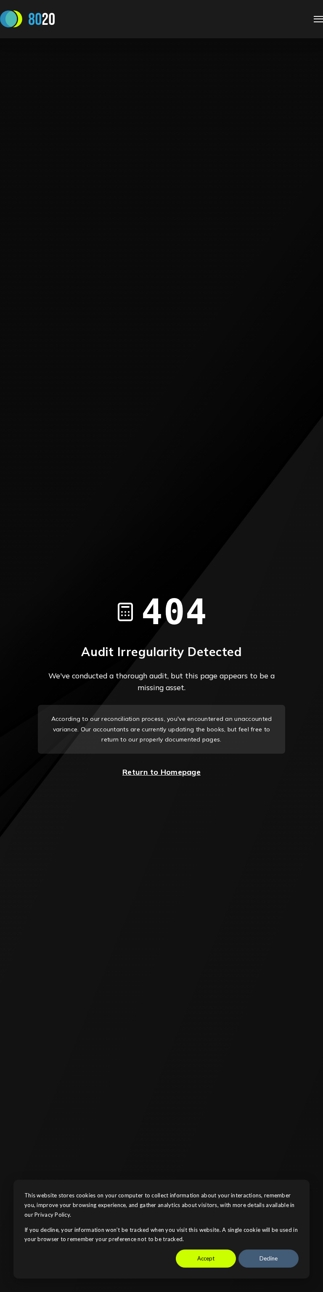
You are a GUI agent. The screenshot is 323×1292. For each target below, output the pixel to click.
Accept (205, 1258)
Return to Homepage (161, 772)
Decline (268, 1258)
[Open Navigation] (318, 19)
